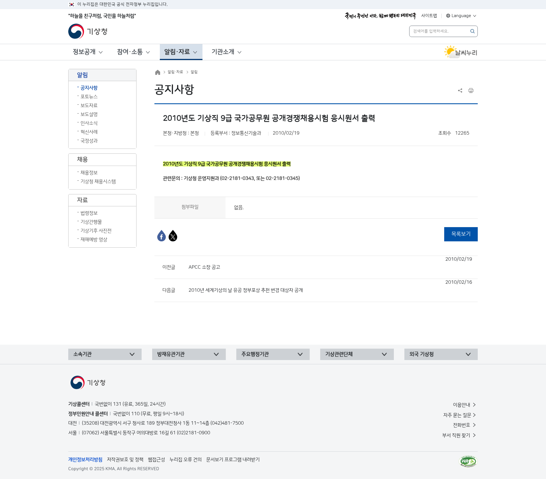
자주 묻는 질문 (457, 415)
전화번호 (462, 425)
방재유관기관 (171, 354)
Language (461, 15)
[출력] (471, 90)
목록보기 (461, 234)
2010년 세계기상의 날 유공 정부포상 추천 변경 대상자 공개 (330, 286)
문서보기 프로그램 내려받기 (233, 459)
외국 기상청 (422, 354)
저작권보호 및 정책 (125, 459)
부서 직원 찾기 (456, 435)
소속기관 (82, 354)
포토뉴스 (89, 96)
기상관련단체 (339, 354)
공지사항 (89, 88)
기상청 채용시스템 (98, 181)
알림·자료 (177, 51)
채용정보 (89, 172)
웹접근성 (156, 459)
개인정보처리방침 (85, 459)
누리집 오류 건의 (185, 459)
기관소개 (223, 51)
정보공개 (84, 51)
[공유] (460, 90)
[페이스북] (161, 235)
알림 (194, 72)
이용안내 (462, 405)
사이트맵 (429, 15)
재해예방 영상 (93, 239)
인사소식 (89, 123)
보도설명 (89, 114)
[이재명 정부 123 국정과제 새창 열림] (380, 16)
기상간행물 (91, 222)
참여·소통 (130, 51)
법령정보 (89, 213)
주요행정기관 (255, 354)
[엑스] (173, 235)
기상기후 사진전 (95, 230)
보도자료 (89, 105)
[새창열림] (461, 52)
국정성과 (89, 140)
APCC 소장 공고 (330, 263)
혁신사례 (89, 132)
